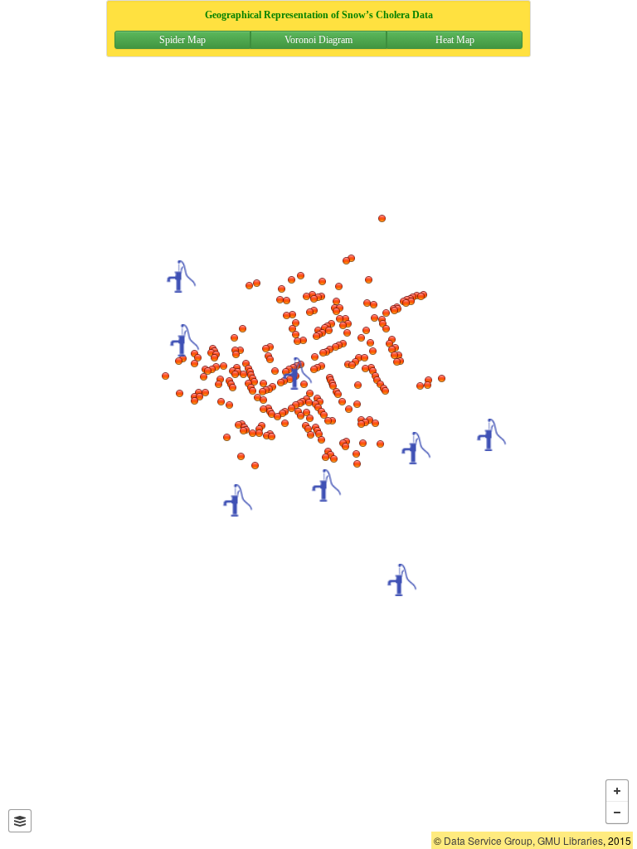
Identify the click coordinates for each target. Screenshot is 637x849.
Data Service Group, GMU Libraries (523, 840)
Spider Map (182, 40)
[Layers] (20, 821)
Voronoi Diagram (318, 40)
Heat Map (454, 40)
